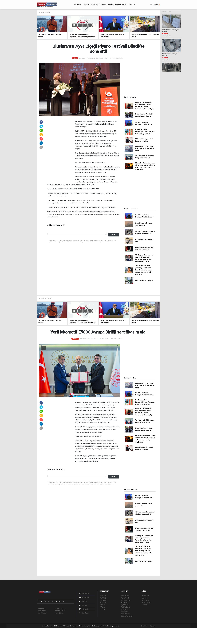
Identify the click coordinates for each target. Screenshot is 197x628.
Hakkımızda (41, 608)
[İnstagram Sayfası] (46, 601)
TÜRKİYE (86, 5)
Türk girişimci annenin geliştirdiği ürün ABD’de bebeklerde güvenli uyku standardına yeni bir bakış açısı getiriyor (143, 270)
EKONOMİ (94, 5)
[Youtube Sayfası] (49, 601)
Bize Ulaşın (85, 613)
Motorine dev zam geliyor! (144, 280)
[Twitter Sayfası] (42, 601)
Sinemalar (124, 609)
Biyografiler (146, 600)
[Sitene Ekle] (64, 601)
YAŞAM (118, 5)
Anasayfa (42, 12)
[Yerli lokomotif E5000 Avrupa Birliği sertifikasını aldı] (79, 370)
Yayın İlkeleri (42, 611)
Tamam (152, 626)
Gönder (113, 234)
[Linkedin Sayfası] (53, 601)
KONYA (124, 5)
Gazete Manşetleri (127, 616)
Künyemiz (85, 609)
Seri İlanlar (124, 611)
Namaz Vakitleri (126, 600)
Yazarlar (84, 601)
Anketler (145, 598)
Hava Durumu (125, 596)
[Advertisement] (27, 41)
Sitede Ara (145, 596)
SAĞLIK (111, 5)
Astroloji (144, 605)
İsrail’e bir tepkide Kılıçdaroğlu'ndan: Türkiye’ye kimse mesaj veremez (145, 132)
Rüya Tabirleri (146, 602)
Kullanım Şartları (60, 608)
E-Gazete (103, 5)
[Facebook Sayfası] (39, 601)
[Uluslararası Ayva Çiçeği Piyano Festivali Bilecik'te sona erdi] (79, 89)
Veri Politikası (42, 613)
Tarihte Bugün (125, 607)
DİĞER (48, 12)
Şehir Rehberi (125, 614)
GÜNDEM (77, 5)
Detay (144, 626)
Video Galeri (86, 597)
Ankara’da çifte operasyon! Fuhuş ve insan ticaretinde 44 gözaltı (144, 148)
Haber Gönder (59, 613)
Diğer (131, 5)
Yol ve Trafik (125, 598)
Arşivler (84, 605)
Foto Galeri (85, 593)
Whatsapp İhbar (60, 611)
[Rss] (57, 601)
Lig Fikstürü (124, 605)
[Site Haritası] (60, 601)
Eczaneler (124, 602)
